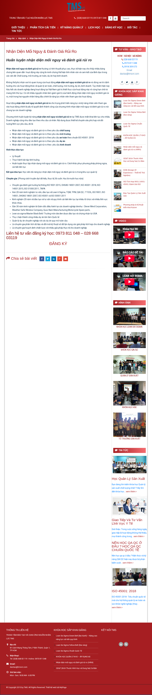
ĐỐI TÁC (132, 27)
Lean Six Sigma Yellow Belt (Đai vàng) (71, 645)
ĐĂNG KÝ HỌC (113, 27)
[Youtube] (115, 18)
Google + (59, 258)
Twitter (47, 258)
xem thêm (131, 491)
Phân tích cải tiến (43, 27)
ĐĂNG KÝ (58, 243)
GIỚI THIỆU (18, 27)
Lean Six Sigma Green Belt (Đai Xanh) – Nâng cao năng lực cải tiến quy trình (134, 103)
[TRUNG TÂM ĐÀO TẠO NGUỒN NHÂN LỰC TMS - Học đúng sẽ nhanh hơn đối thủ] (76, 7)
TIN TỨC (16, 31)
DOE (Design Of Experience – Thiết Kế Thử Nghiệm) (134, 172)
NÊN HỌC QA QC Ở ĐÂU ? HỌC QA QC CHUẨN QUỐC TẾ (127, 546)
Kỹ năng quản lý (71, 27)
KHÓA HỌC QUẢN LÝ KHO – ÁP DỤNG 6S (73, 657)
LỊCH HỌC (94, 27)
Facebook (41, 258)
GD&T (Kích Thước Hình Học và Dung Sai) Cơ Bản (76, 668)
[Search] (143, 18)
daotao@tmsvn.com (18, 667)
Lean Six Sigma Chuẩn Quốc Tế (69, 651)
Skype (126, 644)
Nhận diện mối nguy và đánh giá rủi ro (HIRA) (74, 662)
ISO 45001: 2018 (124, 591)
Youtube (132, 82)
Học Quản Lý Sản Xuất (128, 479)
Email (65, 258)
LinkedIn (53, 258)
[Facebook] (110, 18)
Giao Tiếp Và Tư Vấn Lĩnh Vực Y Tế (127, 521)
